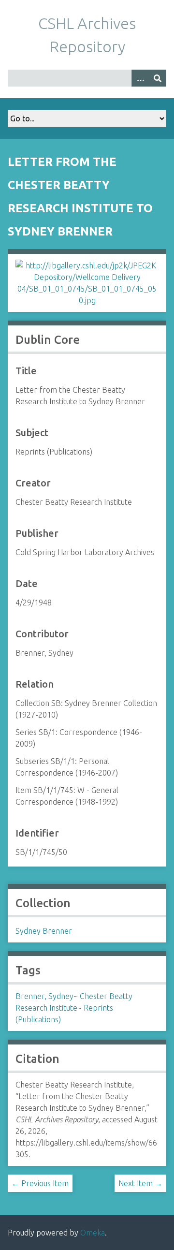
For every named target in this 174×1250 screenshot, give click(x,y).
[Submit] (157, 78)
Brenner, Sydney (44, 996)
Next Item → (140, 1183)
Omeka (92, 1232)
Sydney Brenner (43, 930)
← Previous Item (40, 1183)
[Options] (140, 78)
